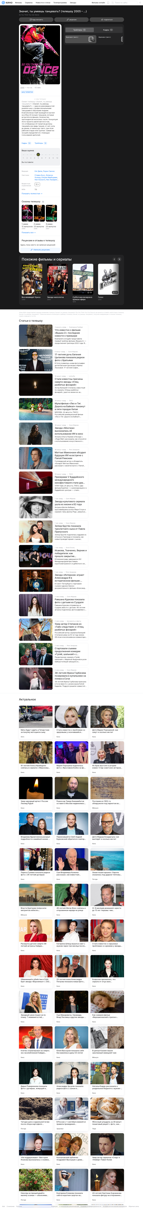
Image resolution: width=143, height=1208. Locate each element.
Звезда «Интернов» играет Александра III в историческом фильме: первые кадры (69, 578)
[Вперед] (119, 259)
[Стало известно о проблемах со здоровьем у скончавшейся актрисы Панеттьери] (71, 722)
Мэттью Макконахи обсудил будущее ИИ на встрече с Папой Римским (70, 455)
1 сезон (25, 224)
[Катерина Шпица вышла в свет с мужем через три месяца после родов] (71, 936)
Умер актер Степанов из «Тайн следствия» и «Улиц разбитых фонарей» (69, 627)
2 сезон (37, 224)
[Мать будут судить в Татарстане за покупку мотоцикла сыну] (36, 722)
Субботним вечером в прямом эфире (82, 298)
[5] (39, 158)
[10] (57, 158)
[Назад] (114, 259)
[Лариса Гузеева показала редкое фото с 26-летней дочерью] (36, 865)
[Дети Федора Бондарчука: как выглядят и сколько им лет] (107, 829)
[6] (42, 158)
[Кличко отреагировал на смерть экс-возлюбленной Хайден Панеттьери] (36, 1043)
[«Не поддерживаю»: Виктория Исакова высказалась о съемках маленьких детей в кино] (36, 1150)
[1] (24, 158)
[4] (35, 158)
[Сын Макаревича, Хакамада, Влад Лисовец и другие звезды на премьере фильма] (71, 1007)
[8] (50, 158)
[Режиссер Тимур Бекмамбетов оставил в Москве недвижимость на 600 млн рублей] (71, 793)
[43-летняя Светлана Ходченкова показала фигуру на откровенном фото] (107, 1185)
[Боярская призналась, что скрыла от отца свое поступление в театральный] (107, 971)
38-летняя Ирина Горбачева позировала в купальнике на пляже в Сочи (70, 676)
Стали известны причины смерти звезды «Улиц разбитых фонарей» (69, 382)
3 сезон (49, 224)
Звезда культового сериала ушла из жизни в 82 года (70, 503)
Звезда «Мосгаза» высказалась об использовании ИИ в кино (69, 431)
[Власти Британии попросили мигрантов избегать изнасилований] (36, 900)
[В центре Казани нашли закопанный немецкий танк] (107, 1043)
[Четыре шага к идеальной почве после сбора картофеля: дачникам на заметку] (36, 1114)
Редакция (54, 1206)
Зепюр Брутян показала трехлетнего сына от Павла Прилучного (70, 529)
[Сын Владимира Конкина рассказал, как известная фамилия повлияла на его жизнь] (71, 865)
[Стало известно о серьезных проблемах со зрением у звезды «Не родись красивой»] (107, 936)
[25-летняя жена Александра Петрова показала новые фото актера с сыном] (71, 971)
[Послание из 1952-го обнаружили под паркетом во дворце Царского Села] (107, 793)
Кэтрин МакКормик (49, 177)
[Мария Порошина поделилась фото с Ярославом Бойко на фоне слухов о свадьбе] (71, 758)
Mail (3, 1206)
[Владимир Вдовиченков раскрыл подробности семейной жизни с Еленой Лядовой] (36, 829)
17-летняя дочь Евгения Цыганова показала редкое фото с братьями (70, 357)
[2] (27, 158)
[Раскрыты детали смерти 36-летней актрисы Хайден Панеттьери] (36, 936)
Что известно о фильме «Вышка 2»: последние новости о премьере (68, 333)
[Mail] (3, 2)
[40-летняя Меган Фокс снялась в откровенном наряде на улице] (71, 900)
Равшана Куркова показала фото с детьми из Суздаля (69, 601)
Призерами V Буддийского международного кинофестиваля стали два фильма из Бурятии (69, 480)
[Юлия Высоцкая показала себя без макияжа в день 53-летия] (71, 1043)
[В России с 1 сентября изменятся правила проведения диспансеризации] (71, 1114)
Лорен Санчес (49, 171)
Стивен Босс (40, 175)
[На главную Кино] (8, 2)
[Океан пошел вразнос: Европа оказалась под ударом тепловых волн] (107, 865)
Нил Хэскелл (40, 180)
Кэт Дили (38, 171)
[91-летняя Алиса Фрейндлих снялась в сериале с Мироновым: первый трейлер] (36, 758)
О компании (10, 1206)
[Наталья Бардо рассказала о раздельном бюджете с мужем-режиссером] (107, 1078)
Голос (100, 297)
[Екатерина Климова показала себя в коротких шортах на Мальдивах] (71, 1185)
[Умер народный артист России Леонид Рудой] (36, 793)
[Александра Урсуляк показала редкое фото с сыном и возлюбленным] (71, 1078)
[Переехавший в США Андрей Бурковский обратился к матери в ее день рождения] (71, 829)
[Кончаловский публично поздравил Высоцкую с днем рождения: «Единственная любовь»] (71, 1150)
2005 (22, 88)
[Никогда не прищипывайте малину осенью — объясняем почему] (36, 1185)
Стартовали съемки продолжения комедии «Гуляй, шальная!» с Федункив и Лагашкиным (68, 651)
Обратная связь (134, 1206)
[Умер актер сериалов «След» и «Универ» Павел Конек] (107, 1150)
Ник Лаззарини (52, 180)
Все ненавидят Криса (31, 297)
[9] (53, 158)
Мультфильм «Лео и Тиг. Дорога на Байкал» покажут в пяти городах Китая (70, 406)
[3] (31, 158)
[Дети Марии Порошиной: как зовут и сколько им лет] (107, 722)
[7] (46, 158)
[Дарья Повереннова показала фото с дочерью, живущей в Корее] (36, 1078)
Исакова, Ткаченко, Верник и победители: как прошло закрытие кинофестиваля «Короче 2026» (71, 553)
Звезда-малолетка (55, 297)
